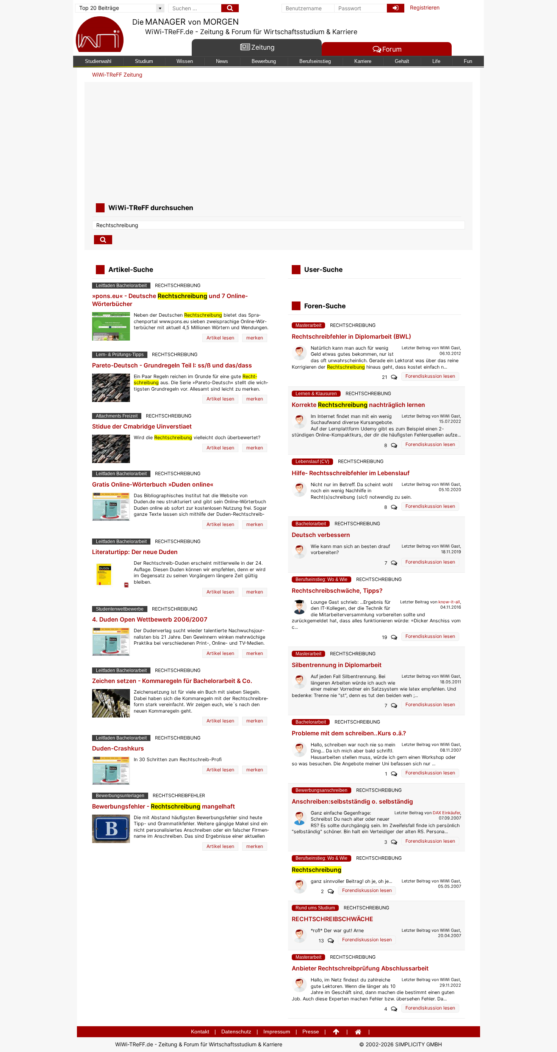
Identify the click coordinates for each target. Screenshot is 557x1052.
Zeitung (263, 48)
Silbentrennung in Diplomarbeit (337, 665)
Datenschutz (236, 1031)
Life (436, 61)
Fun (468, 61)
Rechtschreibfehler (179, 795)
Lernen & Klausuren (316, 393)
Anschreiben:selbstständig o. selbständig (352, 801)
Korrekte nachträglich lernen (358, 404)
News (222, 61)
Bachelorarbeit (311, 523)
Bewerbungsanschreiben (321, 790)
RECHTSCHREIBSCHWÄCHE (332, 919)
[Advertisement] (278, 142)
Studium (144, 61)
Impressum (276, 1031)
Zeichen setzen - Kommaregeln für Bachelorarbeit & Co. (172, 681)
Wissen (185, 61)
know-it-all (449, 602)
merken (254, 338)
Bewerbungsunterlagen (120, 795)
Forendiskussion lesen (430, 376)
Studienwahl (98, 61)
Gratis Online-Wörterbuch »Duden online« (152, 484)
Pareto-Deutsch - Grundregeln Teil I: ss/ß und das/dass (172, 365)
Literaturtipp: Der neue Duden (135, 552)
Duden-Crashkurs (118, 748)
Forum (392, 49)
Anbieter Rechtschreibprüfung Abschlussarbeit (360, 968)
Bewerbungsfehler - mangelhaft (163, 806)
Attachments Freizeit (117, 416)
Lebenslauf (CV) (312, 461)
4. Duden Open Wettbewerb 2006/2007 (149, 619)
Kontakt (200, 1031)
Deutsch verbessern (321, 535)
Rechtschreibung (177, 285)
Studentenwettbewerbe (120, 609)
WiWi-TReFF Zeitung (117, 74)
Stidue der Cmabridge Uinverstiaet (142, 426)
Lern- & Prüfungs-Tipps (120, 354)
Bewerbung (264, 61)
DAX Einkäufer (446, 812)
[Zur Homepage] (99, 35)
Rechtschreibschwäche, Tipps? (337, 590)
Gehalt (402, 61)
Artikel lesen (220, 338)
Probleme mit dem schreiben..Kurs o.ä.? (349, 733)
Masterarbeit (308, 325)
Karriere (362, 61)
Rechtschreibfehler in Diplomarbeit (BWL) (351, 336)
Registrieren (425, 7)
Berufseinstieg (315, 61)
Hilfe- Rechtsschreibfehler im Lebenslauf (351, 473)
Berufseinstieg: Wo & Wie (321, 579)
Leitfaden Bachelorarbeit (121, 285)
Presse (310, 1031)
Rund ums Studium (315, 908)
